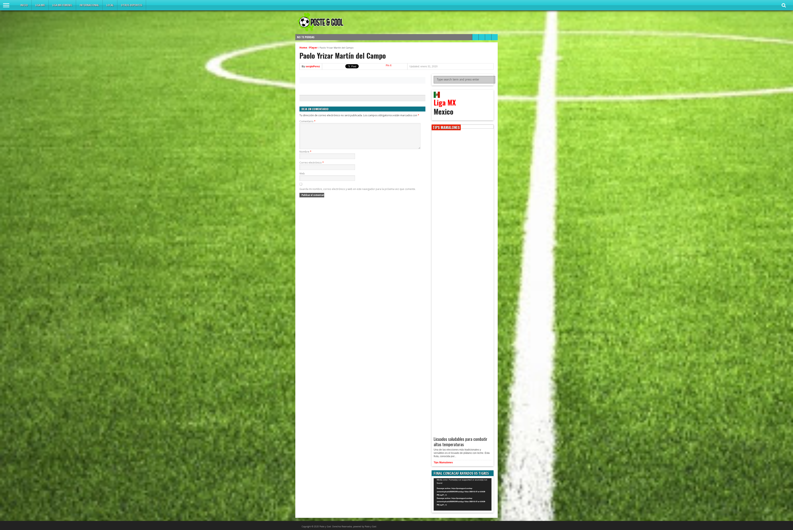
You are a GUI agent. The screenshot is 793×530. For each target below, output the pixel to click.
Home (303, 47)
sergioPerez (313, 66)
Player (313, 47)
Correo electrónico (311, 162)
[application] (462, 494)
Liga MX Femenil (62, 5)
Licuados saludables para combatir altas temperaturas (460, 441)
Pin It (388, 65)
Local (110, 5)
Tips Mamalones (443, 462)
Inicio (24, 5)
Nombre (305, 151)
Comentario (307, 121)
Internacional (89, 5)
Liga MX (40, 5)
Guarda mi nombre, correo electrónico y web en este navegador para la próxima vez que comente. (357, 189)
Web (302, 173)
